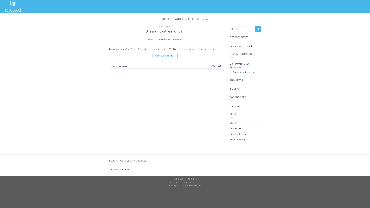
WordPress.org (238, 139)
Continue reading (165, 56)
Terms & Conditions (119, 169)
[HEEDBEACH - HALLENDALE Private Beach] (16, 6)
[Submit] (258, 29)
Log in (233, 122)
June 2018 (235, 89)
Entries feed (236, 128)
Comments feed (238, 133)
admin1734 (200, 19)
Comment (216, 66)
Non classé (165, 27)
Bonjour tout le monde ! (164, 31)
